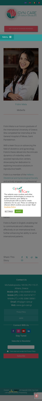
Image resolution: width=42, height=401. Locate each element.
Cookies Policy (10, 207)
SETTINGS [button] (9, 211)
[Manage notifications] (36, 396)
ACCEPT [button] (18, 211)
